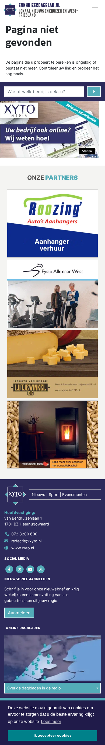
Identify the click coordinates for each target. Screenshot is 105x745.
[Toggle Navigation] (95, 10)
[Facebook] (9, 569)
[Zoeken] (94, 91)
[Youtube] (30, 569)
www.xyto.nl (22, 548)
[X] (20, 569)
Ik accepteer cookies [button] (53, 735)
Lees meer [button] (51, 721)
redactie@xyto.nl (26, 541)
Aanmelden (19, 612)
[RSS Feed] (41, 569)
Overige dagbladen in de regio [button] (34, 688)
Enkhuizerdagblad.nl (39, 5)
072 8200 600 (24, 534)
